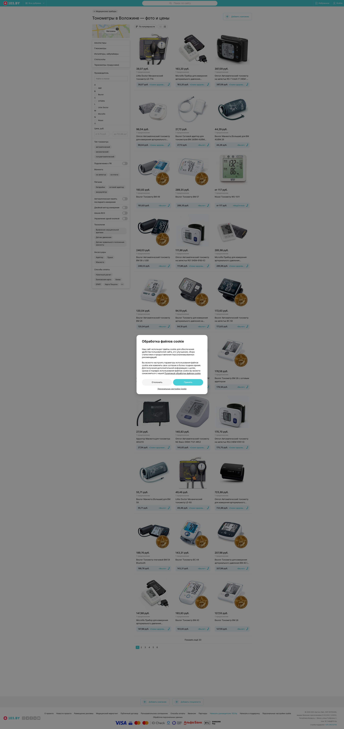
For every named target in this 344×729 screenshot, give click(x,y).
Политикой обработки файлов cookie (182, 373)
